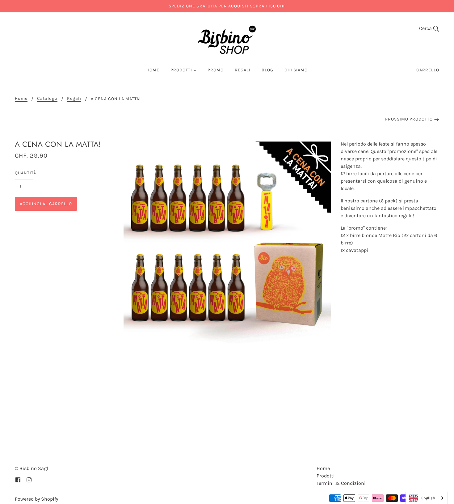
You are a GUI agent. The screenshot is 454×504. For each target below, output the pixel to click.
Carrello (427, 70)
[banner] (227, 40)
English (428, 498)
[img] (17, 479)
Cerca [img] (426, 28)
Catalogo (47, 98)
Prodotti (326, 476)
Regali (74, 98)
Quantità (24, 173)
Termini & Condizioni (341, 483)
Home (21, 98)
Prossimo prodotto (409, 119)
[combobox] (427, 498)
